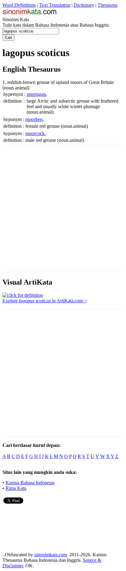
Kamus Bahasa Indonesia (30, 482)
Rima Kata (16, 488)
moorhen (34, 119)
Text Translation (54, 5)
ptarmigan (36, 94)
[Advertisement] (63, 207)
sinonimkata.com (50, 554)
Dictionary (84, 5)
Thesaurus (107, 5)
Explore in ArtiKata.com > (44, 300)
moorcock (35, 133)
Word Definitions (19, 5)
